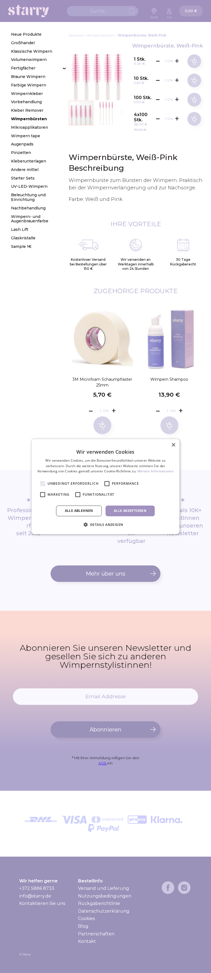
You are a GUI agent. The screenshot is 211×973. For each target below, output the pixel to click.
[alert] (105, 486)
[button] (106, 113)
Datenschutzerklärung (103, 911)
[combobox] (102, 11)
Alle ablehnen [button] (79, 510)
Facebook (168, 888)
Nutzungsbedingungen (104, 896)
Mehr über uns (105, 573)
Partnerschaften (96, 933)
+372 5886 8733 (36, 888)
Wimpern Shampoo (169, 379)
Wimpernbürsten (101, 35)
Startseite (76, 35)
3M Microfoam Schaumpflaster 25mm (102, 382)
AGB (102, 763)
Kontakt (87, 941)
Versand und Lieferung (103, 888)
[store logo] (28, 11)
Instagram (184, 888)
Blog (83, 926)
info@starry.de (35, 896)
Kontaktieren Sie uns (42, 903)
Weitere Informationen (155, 471)
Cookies (86, 918)
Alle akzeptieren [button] (130, 510)
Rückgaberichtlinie (99, 903)
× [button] (173, 445)
